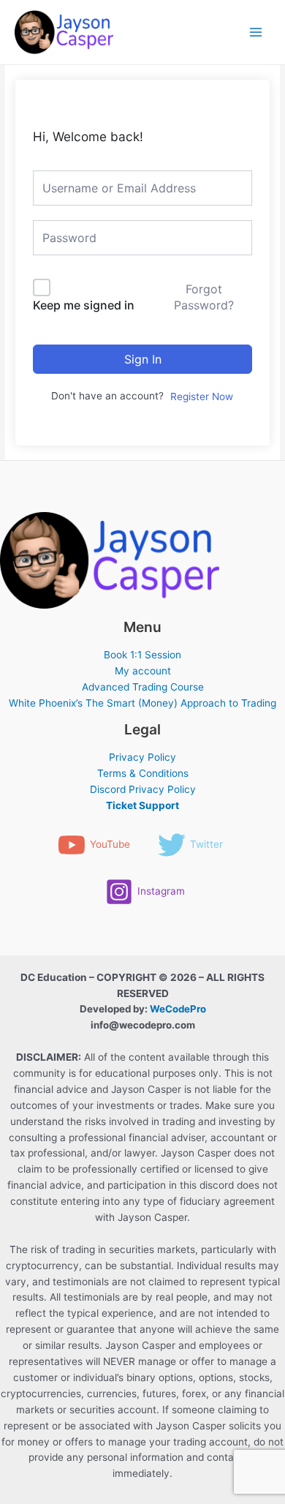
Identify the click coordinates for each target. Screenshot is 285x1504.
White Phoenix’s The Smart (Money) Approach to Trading (142, 703)
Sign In (143, 359)
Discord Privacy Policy (143, 789)
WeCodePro (178, 1009)
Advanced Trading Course (143, 687)
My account (143, 671)
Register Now (201, 396)
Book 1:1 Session (142, 655)
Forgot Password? (204, 297)
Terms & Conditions (143, 773)
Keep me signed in (83, 305)
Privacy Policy (142, 757)
